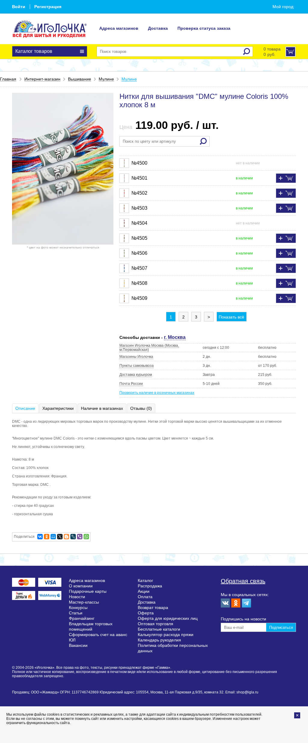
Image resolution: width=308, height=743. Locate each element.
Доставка (158, 28)
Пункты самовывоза (136, 366)
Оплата (145, 596)
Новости (77, 596)
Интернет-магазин (42, 79)
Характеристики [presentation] (58, 408)
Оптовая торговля (155, 623)
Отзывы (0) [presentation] (141, 408)
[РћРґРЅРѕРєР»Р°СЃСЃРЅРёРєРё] (46, 536)
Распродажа (150, 585)
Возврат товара (153, 607)
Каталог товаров (33, 51)
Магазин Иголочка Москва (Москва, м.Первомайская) (149, 347)
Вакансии (78, 645)
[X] (60, 536)
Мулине (106, 79)
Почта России (131, 384)
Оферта (146, 613)
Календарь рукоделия (159, 640)
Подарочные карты (87, 591)
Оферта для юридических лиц (168, 618)
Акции (143, 591)
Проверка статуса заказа (203, 28)
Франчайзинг (81, 618)
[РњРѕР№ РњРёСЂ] (53, 536)
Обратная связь (243, 581)
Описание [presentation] (25, 408)
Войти (18, 6)
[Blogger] (66, 536)
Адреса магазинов (118, 28)
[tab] (25, 408)
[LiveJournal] (73, 536)
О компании (81, 585)
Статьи (75, 613)
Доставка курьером (135, 375)
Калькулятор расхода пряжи (165, 634)
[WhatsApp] (86, 536)
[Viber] (79, 536)
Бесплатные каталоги (159, 629)
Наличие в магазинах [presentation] (102, 408)
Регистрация (47, 6)
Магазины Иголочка (136, 357)
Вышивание (79, 79)
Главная (8, 79)
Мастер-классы (84, 602)
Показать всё (231, 317)
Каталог (145, 580)
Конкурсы (78, 607)
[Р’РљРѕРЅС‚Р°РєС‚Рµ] (40, 536)
